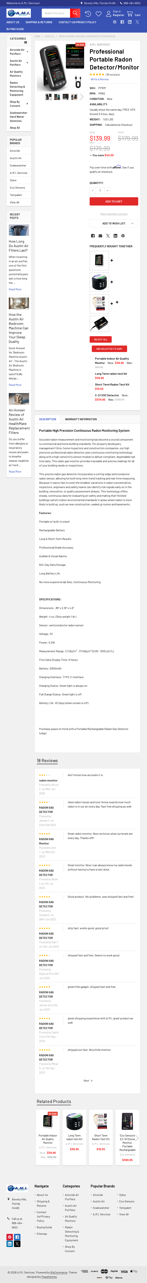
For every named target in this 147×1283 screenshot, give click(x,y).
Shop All (15, 127)
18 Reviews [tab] (47, 760)
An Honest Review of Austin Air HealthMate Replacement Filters (19, 421)
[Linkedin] (130, 22)
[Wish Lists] (99, 14)
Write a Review (100, 79)
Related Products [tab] (54, 1101)
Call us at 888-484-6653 (17, 1223)
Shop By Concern (15, 103)
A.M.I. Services (18, 172)
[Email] (100, 236)
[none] (61, 67)
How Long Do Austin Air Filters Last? (19, 245)
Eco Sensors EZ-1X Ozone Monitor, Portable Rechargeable (127, 1142)
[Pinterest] (115, 22)
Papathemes (49, 1276)
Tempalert (16, 195)
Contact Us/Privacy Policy (77, 22)
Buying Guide (15, 29)
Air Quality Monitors (16, 73)
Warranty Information (81, 419)
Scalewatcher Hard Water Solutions (18, 116)
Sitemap (42, 1233)
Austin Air (16, 158)
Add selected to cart (109, 348)
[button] (114, 223)
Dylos (13, 180)
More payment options (113, 213)
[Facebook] (122, 22)
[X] (137, 22)
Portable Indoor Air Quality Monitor (48, 1139)
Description (47, 419)
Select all (100, 339)
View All (14, 202)
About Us (12, 22)
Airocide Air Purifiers (17, 51)
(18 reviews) (113, 74)
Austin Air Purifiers (16, 62)
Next (81, 96)
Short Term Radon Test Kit (112, 384)
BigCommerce (58, 1272)
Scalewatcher (18, 165)
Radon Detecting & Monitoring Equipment (17, 88)
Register (118, 15)
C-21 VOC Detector (107, 395)
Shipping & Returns (39, 22)
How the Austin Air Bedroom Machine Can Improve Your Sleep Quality (19, 328)
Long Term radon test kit (111, 373)
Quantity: (97, 182)
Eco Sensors (17, 187)
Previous (40, 96)
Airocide (15, 150)
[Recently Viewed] (89, 14)
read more (15, 289)
